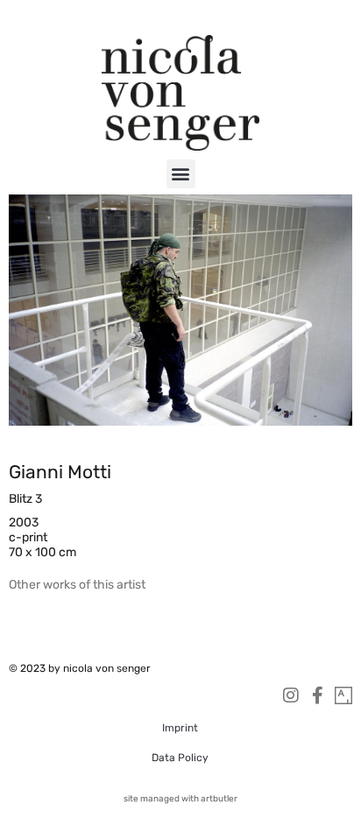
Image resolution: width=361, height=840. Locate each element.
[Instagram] (291, 695)
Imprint (180, 728)
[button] (180, 173)
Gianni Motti (60, 472)
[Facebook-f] (317, 695)
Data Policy (180, 758)
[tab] (77, 584)
